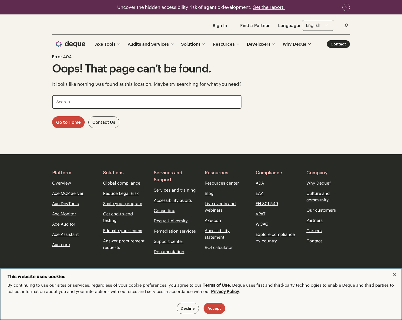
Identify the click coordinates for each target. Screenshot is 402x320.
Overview (61, 183)
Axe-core (61, 244)
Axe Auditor (63, 224)
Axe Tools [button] (105, 44)
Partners (314, 220)
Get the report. (269, 7)
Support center (168, 241)
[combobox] (318, 25)
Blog (209, 193)
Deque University (171, 221)
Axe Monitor (64, 214)
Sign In (220, 25)
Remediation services (175, 231)
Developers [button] (259, 44)
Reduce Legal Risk (121, 193)
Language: (289, 25)
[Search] (235, 100)
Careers (314, 230)
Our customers (321, 210)
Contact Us (103, 122)
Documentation (169, 251)
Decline (188, 308)
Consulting (164, 210)
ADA (260, 183)
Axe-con (213, 220)
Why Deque (294, 44)
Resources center (222, 183)
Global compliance (121, 183)
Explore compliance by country (275, 238)
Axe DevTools (65, 203)
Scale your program (122, 203)
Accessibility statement (217, 234)
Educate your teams (122, 230)
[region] (201, 294)
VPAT (260, 214)
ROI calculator (219, 247)
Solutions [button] (191, 44)
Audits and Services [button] (148, 44)
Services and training (175, 190)
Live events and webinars (220, 207)
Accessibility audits (173, 200)
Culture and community (318, 197)
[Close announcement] (346, 7)
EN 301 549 (267, 203)
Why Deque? (318, 183)
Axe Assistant (65, 234)
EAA (260, 193)
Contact (338, 44)
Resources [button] (223, 44)
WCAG (262, 224)
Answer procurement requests (123, 244)
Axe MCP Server (68, 193)
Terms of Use (216, 285)
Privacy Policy (225, 291)
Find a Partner (255, 25)
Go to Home (68, 122)
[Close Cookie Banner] (394, 275)
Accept (214, 308)
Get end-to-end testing (118, 217)
